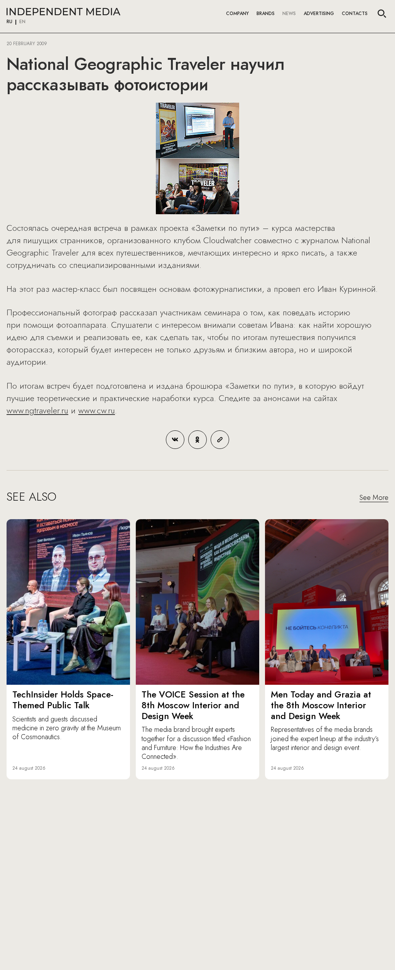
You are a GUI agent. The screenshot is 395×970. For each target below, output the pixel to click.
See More (374, 498)
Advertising (319, 13)
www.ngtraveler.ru (37, 410)
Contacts (355, 13)
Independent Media (63, 11)
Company (237, 13)
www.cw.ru (96, 410)
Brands (266, 13)
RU (9, 22)
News (289, 13)
